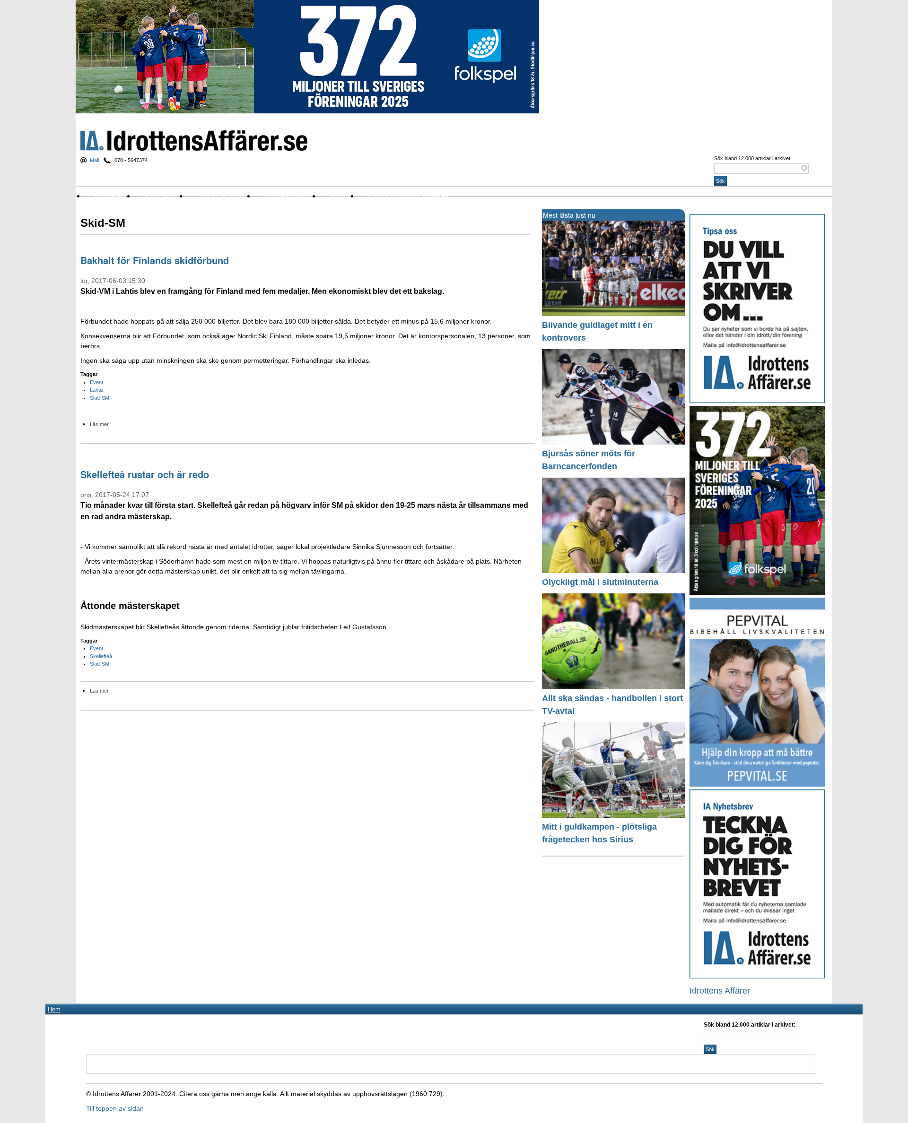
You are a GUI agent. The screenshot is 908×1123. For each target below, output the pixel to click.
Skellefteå (101, 656)
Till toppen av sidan (115, 1108)
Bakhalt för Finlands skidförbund (154, 260)
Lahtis (97, 390)
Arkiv (340, 196)
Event (96, 382)
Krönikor (162, 196)
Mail (94, 160)
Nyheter (110, 196)
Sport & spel (221, 196)
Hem (54, 1009)
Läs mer (99, 424)
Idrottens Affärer (193, 140)
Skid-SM (99, 398)
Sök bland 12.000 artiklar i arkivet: (753, 158)
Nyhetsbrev (287, 196)
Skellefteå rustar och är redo (144, 474)
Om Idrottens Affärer (408, 196)
